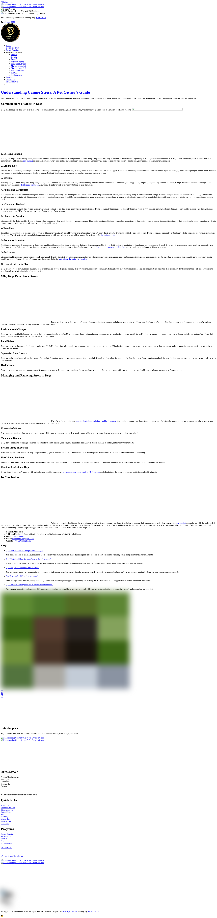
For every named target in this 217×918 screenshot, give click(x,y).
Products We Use (8, 808)
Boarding (9, 77)
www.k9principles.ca (22, 541)
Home (8, 45)
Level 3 (14, 59)
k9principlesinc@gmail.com (23, 539)
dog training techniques (30, 185)
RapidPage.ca (93, 911)
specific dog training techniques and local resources (96, 421)
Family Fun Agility (18, 64)
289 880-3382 (18, 536)
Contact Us (10, 79)
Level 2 (14, 57)
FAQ (3, 814)
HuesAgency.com (69, 911)
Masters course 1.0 (18, 66)
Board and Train (12, 48)
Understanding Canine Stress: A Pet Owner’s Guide (45, 92)
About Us (5, 805)
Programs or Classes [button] (14, 52)
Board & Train (7, 836)
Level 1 (14, 55)
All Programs (16, 75)
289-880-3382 (6, 847)
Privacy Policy (7, 821)
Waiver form (6, 819)
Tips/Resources (12, 82)
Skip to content (7, 2)
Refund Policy (6, 812)
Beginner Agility (17, 61)
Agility (4, 841)
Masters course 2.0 (18, 68)
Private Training (12, 50)
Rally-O (14, 73)
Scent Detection (17, 70)
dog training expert (108, 235)
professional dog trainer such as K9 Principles (81, 472)
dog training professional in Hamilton (110, 247)
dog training (28, 161)
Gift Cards (5, 823)
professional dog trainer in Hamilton (73, 259)
